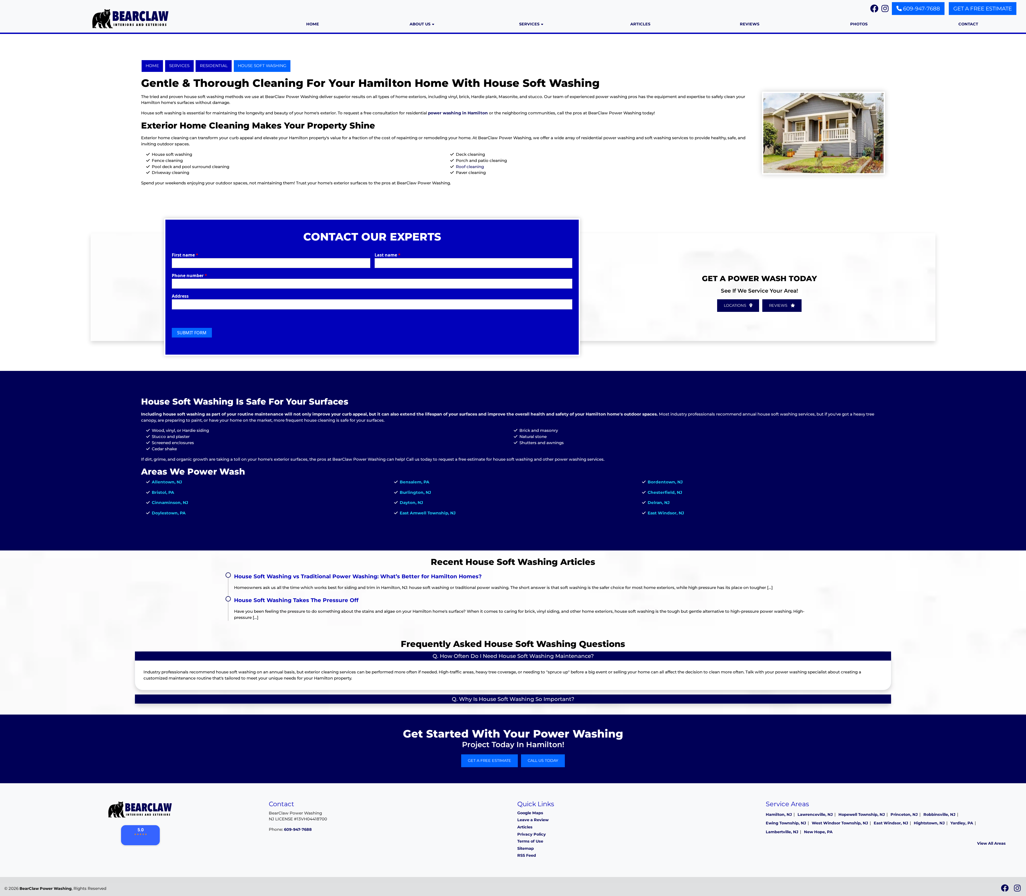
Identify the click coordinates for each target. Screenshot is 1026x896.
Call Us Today (543, 760)
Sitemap (525, 848)
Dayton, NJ (411, 502)
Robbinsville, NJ (939, 814)
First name (185, 255)
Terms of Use (530, 841)
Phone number (189, 275)
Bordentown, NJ (665, 481)
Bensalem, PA (414, 481)
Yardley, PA (961, 823)
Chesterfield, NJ (665, 492)
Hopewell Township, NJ (861, 814)
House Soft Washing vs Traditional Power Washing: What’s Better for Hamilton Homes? (358, 576)
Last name (388, 255)
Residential (214, 65)
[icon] (1005, 889)
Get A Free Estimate (982, 8)
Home (152, 65)
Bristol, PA (163, 492)
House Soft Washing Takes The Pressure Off (296, 600)
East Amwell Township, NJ (428, 512)
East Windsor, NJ (666, 512)
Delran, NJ (659, 502)
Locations (735, 305)
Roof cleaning (470, 166)
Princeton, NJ (904, 814)
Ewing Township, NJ (786, 823)
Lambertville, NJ (782, 831)
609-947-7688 (921, 8)
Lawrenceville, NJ (815, 814)
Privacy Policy (531, 834)
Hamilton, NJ (779, 814)
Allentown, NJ (167, 481)
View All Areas (991, 843)
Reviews (778, 305)
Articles (525, 827)
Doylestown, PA (169, 512)
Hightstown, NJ (929, 823)
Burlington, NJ (415, 492)
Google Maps (530, 812)
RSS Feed (526, 855)
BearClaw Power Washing (46, 888)
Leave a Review (533, 819)
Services (179, 65)
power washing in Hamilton (458, 112)
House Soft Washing (262, 65)
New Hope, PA (818, 831)
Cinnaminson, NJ (170, 502)
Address (180, 296)
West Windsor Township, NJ (840, 823)
